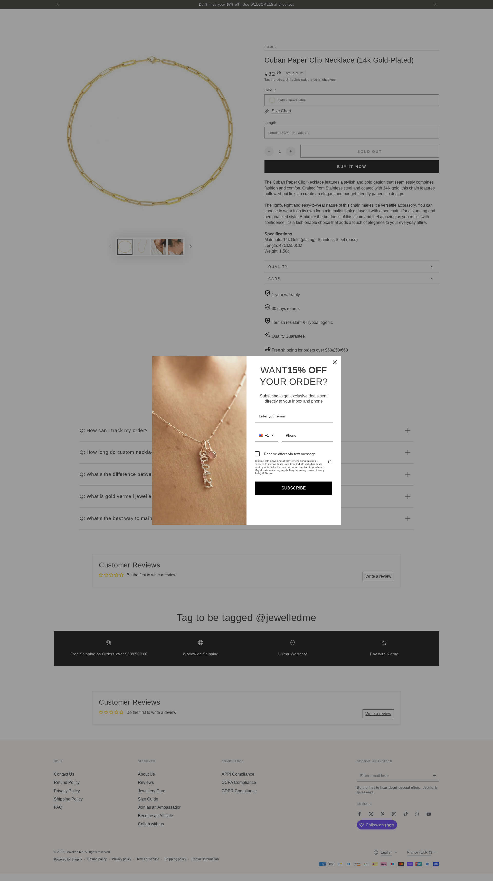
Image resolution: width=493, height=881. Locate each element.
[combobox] (266, 435)
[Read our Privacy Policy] (330, 462)
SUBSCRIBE (293, 488)
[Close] (335, 362)
